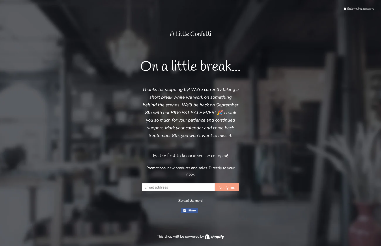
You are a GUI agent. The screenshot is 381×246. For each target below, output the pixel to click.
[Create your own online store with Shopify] (214, 236)
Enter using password (360, 9)
